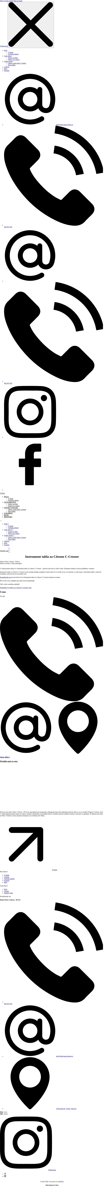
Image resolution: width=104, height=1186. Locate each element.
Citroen (6, 891)
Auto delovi (10, 502)
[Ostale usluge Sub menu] (19, 508)
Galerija (8, 513)
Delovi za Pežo (13, 504)
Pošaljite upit (4, 551)
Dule (6, 497)
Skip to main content (6, 1)
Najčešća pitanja (13, 500)
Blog (6, 515)
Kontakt (8, 517)
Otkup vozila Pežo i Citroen (17, 509)
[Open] (9, 550)
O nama (10, 498)
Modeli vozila (8, 893)
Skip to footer (18, 1)
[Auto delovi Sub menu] (12, 530)
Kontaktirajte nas (5, 577)
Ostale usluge (11, 508)
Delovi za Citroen (14, 506)
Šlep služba (11, 511)
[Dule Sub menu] (9, 497)
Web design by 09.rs (52, 1185)
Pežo (5, 889)
